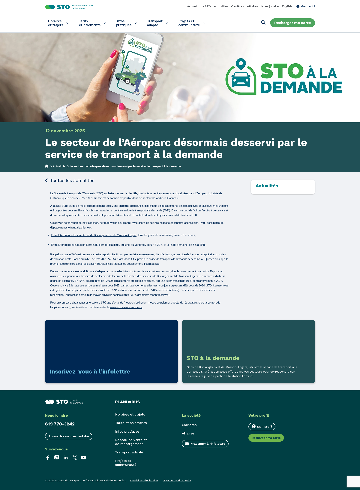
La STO (205, 6)
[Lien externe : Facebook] (47, 457)
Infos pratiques (123, 23)
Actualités (221, 6)
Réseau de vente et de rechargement (131, 442)
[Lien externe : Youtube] (83, 457)
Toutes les (72, 180)
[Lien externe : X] (74, 457)
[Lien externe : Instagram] (56, 457)
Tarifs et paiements (89, 23)
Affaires (252, 6)
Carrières (237, 6)
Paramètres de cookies (177, 480)
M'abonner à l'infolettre (207, 443)
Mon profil (307, 6)
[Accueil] (46, 166)
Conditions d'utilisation (144, 480)
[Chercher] (263, 22)
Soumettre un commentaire (68, 436)
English (287, 6)
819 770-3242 (60, 424)
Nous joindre (270, 6)
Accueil (192, 6)
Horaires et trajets (55, 23)
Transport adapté (155, 23)
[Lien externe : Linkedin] (65, 457)
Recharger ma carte (292, 22)
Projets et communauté (189, 23)
